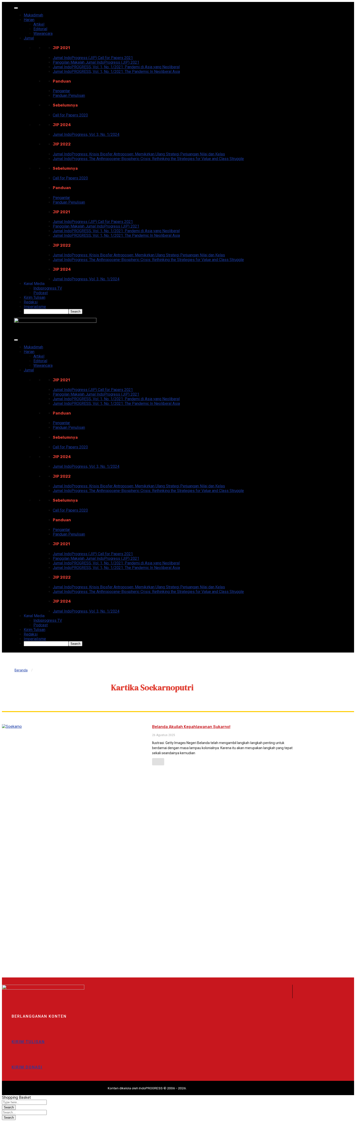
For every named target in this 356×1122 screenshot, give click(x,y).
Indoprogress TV (47, 288)
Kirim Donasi (27, 1067)
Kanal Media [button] (34, 283)
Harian (29, 19)
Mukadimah (33, 15)
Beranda (21, 670)
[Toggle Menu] (16, 8)
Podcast (40, 293)
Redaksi (31, 302)
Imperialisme (35, 306)
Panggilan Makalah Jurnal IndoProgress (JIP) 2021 (96, 62)
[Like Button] (158, 761)
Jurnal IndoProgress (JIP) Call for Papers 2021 (93, 57)
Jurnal (29, 38)
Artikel (38, 24)
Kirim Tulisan (34, 297)
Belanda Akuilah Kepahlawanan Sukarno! (191, 726)
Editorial (40, 29)
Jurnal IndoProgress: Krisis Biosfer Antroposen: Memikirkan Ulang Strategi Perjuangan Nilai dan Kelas (139, 154)
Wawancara (43, 33)
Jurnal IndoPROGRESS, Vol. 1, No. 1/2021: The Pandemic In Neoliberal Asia (116, 71)
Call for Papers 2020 (70, 115)
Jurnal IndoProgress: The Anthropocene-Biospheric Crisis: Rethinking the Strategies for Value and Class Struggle (148, 158)
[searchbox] (46, 311)
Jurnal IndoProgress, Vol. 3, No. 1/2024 (86, 134)
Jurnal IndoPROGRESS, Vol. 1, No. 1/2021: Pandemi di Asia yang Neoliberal (116, 67)
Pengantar (61, 91)
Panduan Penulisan (69, 95)
